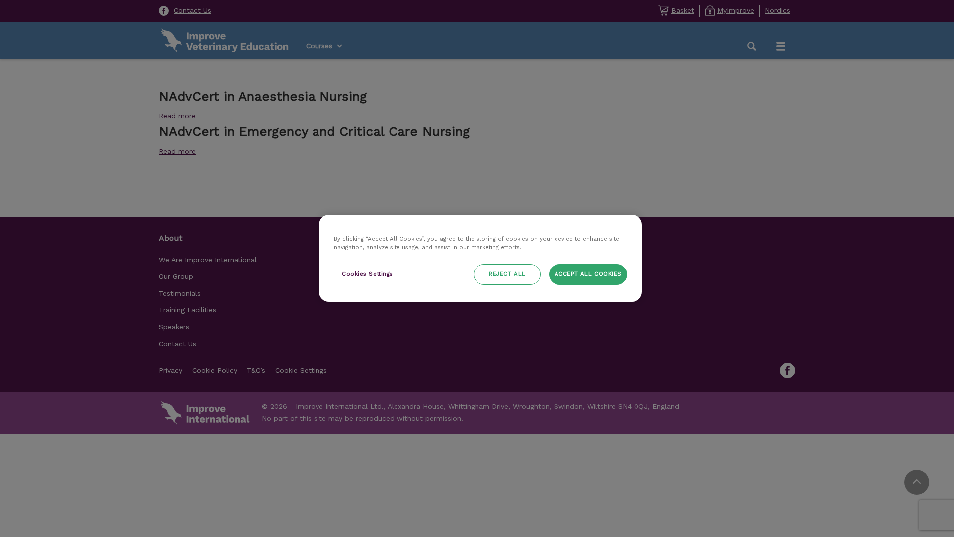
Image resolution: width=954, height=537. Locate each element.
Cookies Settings (367, 273)
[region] (480, 258)
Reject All (507, 273)
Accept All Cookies (588, 273)
